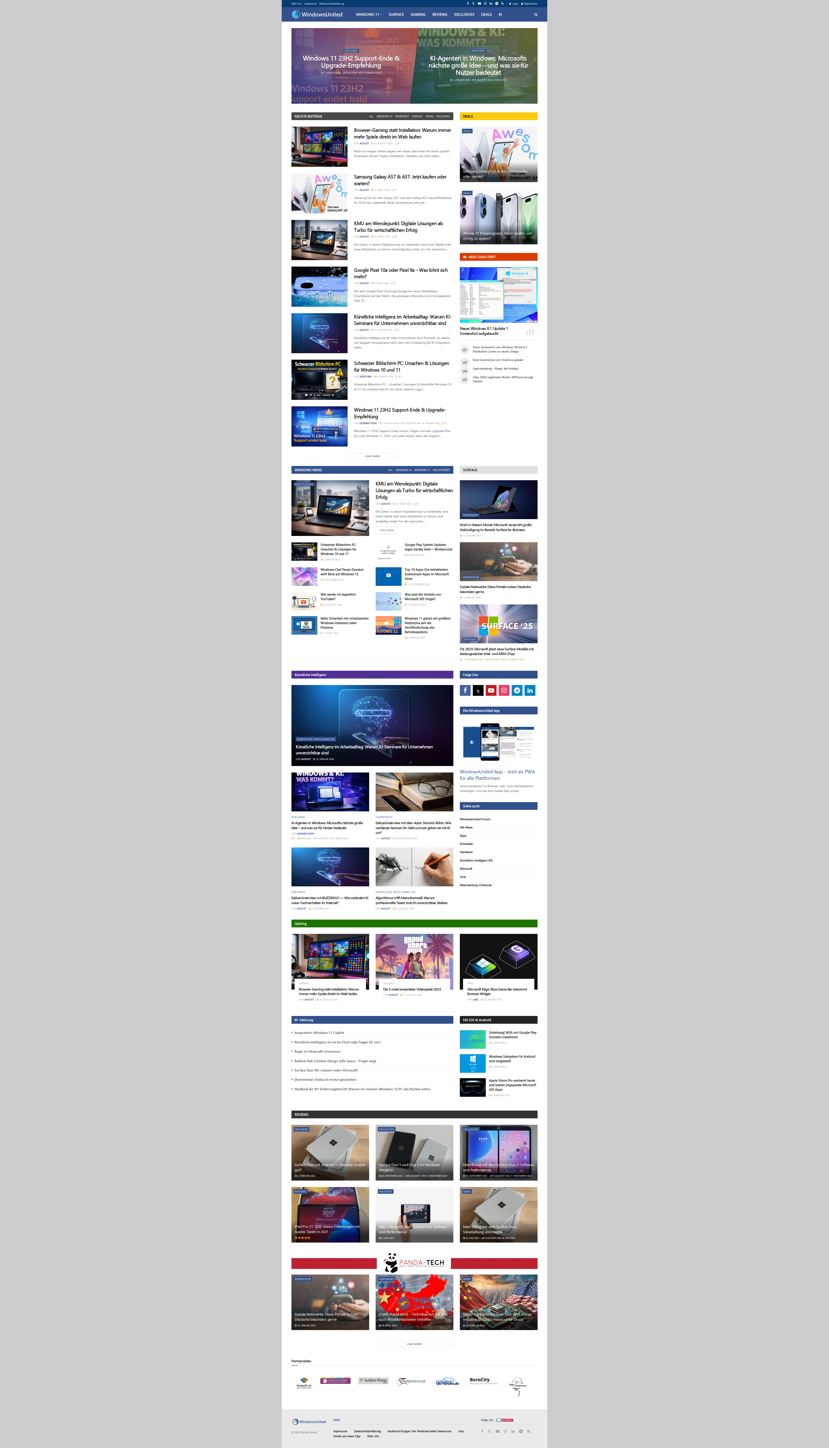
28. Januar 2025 (492, 999)
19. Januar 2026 (382, 329)
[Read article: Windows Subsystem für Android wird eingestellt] (473, 1063)
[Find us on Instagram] (485, 3)
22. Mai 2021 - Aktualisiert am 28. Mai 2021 (490, 1238)
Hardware (466, 852)
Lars (475, 999)
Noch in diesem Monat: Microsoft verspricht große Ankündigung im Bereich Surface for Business (496, 527)
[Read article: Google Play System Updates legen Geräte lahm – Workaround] (389, 551)
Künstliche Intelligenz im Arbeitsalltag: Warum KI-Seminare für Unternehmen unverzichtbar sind (403, 319)
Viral (463, 877)
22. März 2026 (381, 236)
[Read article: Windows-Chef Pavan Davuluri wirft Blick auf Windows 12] (304, 576)
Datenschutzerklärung (331, 3)
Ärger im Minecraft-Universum (317, 1051)
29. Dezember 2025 (406, 838)
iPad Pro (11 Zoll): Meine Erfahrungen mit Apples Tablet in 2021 (327, 1229)
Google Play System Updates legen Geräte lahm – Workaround (428, 546)
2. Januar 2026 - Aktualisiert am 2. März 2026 (479, 79)
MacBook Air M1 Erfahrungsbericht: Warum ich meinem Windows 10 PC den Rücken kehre (362, 1089)
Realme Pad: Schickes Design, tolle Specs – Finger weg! (335, 1061)
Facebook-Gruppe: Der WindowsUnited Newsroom (419, 1431)
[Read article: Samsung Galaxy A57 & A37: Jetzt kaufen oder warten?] (319, 193)
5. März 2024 (498, 1066)
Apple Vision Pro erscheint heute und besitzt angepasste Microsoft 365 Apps (512, 1085)
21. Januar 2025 (471, 535)
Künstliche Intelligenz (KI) (316, 739)
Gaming (418, 14)
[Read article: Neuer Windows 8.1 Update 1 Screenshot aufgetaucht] (499, 295)
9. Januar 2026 (384, 376)
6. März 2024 (498, 1042)
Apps (463, 835)
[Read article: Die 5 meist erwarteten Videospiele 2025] (414, 961)
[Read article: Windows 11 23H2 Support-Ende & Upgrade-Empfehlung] (319, 426)
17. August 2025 (416, 604)
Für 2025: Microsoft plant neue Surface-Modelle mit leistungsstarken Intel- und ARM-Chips (497, 651)
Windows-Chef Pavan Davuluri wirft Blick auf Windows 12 (342, 571)
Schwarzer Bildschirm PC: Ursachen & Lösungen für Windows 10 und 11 (338, 549)
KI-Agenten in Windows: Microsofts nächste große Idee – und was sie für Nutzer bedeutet (478, 65)
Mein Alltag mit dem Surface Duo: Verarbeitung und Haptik (489, 1229)
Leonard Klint (368, 423)
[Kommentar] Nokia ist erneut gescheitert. (325, 1079)
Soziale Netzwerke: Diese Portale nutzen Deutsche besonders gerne (326, 1317)
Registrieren (531, 3)
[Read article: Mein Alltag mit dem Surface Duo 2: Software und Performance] (499, 1152)
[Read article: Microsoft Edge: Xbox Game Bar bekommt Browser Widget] (499, 961)
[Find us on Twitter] (473, 3)
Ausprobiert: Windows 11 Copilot (319, 1032)
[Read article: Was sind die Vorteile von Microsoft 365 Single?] (389, 601)
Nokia (429, 116)
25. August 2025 (332, 604)
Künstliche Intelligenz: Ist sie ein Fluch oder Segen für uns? (337, 1042)
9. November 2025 (333, 579)
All (371, 116)
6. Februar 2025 (416, 637)
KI (500, 14)
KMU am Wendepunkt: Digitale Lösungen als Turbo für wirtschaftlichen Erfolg (398, 226)
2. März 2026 (381, 283)
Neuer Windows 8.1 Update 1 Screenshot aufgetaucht (484, 331)
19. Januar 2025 (471, 597)
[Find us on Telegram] (496, 3)
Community (384, 817)
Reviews (439, 14)
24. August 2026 (383, 143)
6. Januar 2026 (415, 554)
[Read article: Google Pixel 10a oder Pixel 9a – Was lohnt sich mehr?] (319, 287)
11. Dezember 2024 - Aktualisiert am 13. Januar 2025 (493, 659)
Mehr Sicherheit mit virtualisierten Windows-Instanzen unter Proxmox (345, 622)
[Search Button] (536, 14)
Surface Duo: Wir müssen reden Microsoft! (326, 1070)
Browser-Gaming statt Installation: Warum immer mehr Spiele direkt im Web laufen (402, 133)
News (467, 1191)
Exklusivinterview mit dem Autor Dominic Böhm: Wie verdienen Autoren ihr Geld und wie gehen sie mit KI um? (413, 827)
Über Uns (296, 3)
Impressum (310, 3)
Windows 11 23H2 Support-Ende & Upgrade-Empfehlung (351, 61)
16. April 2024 (389, 1325)
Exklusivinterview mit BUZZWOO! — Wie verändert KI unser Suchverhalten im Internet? (329, 900)
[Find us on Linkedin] (530, 690)
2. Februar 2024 (500, 1095)
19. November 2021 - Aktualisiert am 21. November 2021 (498, 1175)
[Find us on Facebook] (468, 3)
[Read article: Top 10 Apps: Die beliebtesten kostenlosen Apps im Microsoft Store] (389, 576)
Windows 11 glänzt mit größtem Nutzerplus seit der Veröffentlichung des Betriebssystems (428, 625)
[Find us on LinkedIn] (491, 3)
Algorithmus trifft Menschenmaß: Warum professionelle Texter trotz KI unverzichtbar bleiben (412, 900)
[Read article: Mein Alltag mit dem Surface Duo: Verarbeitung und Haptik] (499, 1215)
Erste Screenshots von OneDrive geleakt (498, 360)
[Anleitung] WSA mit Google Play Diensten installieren (512, 1034)
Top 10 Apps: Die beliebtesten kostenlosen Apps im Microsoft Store (427, 574)
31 (399, 376)
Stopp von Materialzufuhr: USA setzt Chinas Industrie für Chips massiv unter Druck (497, 1317)
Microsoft (402, 116)
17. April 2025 (331, 633)
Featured (351, 50)
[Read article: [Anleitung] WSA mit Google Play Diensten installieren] (473, 1039)
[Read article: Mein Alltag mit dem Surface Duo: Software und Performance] (414, 1215)
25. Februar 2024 (475, 1325)
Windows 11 (367, 14)
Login (515, 3)
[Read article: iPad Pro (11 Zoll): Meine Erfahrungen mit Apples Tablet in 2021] (330, 1215)
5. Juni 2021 (388, 1238)
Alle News (466, 827)
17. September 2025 (418, 584)
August (364, 143)
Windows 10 (384, 116)
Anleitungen (441, 470)
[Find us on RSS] (502, 3)
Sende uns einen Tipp (347, 1436)
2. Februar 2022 (306, 1175)
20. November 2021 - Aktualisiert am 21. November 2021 (414, 1175)
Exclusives (464, 14)
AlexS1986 (365, 376)
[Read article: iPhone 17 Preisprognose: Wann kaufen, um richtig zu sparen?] (499, 216)
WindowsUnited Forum (475, 819)
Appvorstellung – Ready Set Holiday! (496, 368)
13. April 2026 (381, 189)
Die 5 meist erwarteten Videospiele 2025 (412, 989)
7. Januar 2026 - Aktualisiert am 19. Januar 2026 (352, 72)
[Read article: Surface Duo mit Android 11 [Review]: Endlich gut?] (330, 1152)
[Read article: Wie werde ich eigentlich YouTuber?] (304, 601)
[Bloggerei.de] (504, 1420)
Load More (372, 456)
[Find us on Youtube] (479, 3)
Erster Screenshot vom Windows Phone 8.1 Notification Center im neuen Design (500, 349)
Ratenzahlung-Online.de (476, 885)
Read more (389, 530)
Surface (396, 14)
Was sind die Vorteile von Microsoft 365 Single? (423, 596)
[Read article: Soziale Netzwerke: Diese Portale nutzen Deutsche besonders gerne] (499, 561)
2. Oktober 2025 (320, 908)
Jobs (461, 1431)
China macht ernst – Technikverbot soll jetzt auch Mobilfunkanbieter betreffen (413, 1317)
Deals (486, 14)
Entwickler (471, 577)
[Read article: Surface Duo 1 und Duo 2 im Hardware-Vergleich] (414, 1152)
